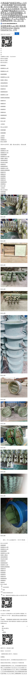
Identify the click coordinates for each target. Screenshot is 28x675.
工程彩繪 (3, 124)
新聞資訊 (3, 137)
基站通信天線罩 (4, 86)
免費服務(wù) (4, 139)
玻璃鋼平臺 (3, 100)
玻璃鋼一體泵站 (4, 80)
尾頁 (13, 540)
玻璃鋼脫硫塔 (4, 115)
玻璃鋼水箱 (3, 112)
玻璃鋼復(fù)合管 (4, 94)
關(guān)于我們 (4, 60)
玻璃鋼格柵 (3, 65)
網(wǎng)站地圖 (19, 615)
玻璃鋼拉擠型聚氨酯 (5, 97)
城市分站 (14, 615)
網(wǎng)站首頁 (4, 58)
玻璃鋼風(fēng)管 (4, 71)
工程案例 (3, 135)
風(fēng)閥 (3, 121)
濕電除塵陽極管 (4, 83)
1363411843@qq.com (8, 592)
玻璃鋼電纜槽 (4, 74)
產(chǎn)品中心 (4, 62)
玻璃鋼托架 (3, 89)
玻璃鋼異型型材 (4, 91)
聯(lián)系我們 (4, 141)
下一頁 (10, 540)
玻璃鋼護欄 (3, 133)
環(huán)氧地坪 (4, 127)
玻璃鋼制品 (3, 118)
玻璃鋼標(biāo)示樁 (5, 77)
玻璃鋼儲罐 (3, 130)
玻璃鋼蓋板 (3, 106)
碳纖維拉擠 (3, 103)
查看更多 (3, 582)
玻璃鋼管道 (3, 109)
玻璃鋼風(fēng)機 (4, 68)
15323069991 (6, 587)
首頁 (11, 144)
